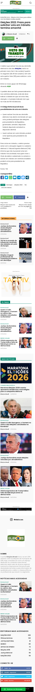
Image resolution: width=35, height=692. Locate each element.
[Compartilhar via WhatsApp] (10, 177)
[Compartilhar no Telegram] (19, 177)
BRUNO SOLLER (5, 338)
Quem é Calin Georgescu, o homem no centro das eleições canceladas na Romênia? (8, 313)
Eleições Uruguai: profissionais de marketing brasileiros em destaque (8, 257)
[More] (17, 38)
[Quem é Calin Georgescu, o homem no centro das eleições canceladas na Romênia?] (25, 312)
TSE (25, 185)
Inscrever (27, 680)
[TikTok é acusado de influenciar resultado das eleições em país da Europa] (25, 243)
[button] (30, 2)
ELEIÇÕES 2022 (5, 17)
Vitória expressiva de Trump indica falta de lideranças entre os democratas (9, 343)
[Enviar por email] (14, 177)
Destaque (9, 185)
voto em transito (6, 187)
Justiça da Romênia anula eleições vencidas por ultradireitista (8, 228)
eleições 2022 (18, 185)
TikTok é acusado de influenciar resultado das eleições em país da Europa (8, 243)
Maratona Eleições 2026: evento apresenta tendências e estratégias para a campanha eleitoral (14, 390)
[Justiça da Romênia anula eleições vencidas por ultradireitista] (25, 228)
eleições (18, 68)
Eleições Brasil (12, 34)
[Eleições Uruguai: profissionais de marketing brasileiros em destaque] (25, 257)
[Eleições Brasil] (3, 34)
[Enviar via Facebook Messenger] (23, 177)
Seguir (28, 672)
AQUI (9, 86)
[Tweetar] (6, 177)
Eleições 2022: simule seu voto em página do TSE (25, 206)
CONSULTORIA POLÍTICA (7, 385)
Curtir (28, 668)
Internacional (4, 223)
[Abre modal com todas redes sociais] (27, 177)
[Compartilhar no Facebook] (2, 177)
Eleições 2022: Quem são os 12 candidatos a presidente (7, 206)
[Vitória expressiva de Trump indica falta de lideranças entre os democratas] (25, 342)
